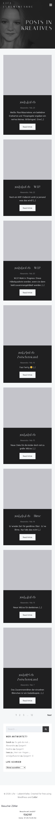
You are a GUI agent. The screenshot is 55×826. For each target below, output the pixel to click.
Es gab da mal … (22, 742)
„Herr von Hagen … (21, 752)
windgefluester (13, 755)
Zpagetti (22, 745)
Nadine (9, 748)
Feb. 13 (32, 602)
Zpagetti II (28, 755)
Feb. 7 (32, 685)
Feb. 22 (32, 192)
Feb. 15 (32, 440)
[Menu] (50, 5)
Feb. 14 (32, 521)
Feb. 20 (32, 273)
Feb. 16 (32, 362)
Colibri (35, 797)
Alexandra (24, 107)
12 (32, 715)
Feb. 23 (32, 107)
